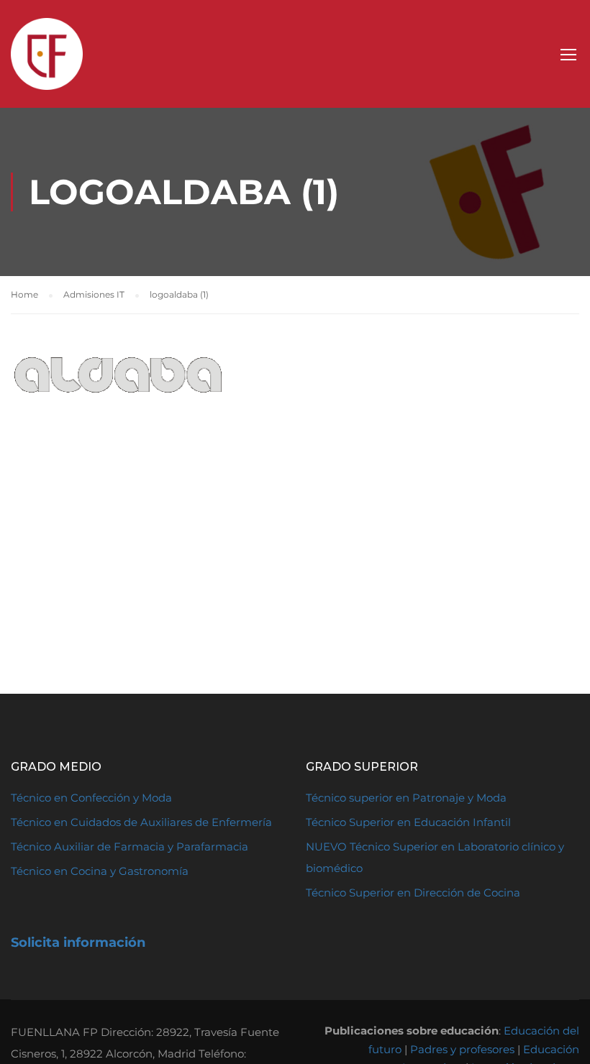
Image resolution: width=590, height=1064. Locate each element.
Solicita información (78, 942)
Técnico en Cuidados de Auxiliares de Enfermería (141, 822)
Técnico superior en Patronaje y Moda (406, 797)
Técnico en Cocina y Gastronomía (100, 871)
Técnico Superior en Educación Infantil (408, 822)
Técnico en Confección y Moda (91, 797)
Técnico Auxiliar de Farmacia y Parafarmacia (129, 846)
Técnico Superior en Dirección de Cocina (413, 892)
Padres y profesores (462, 1049)
